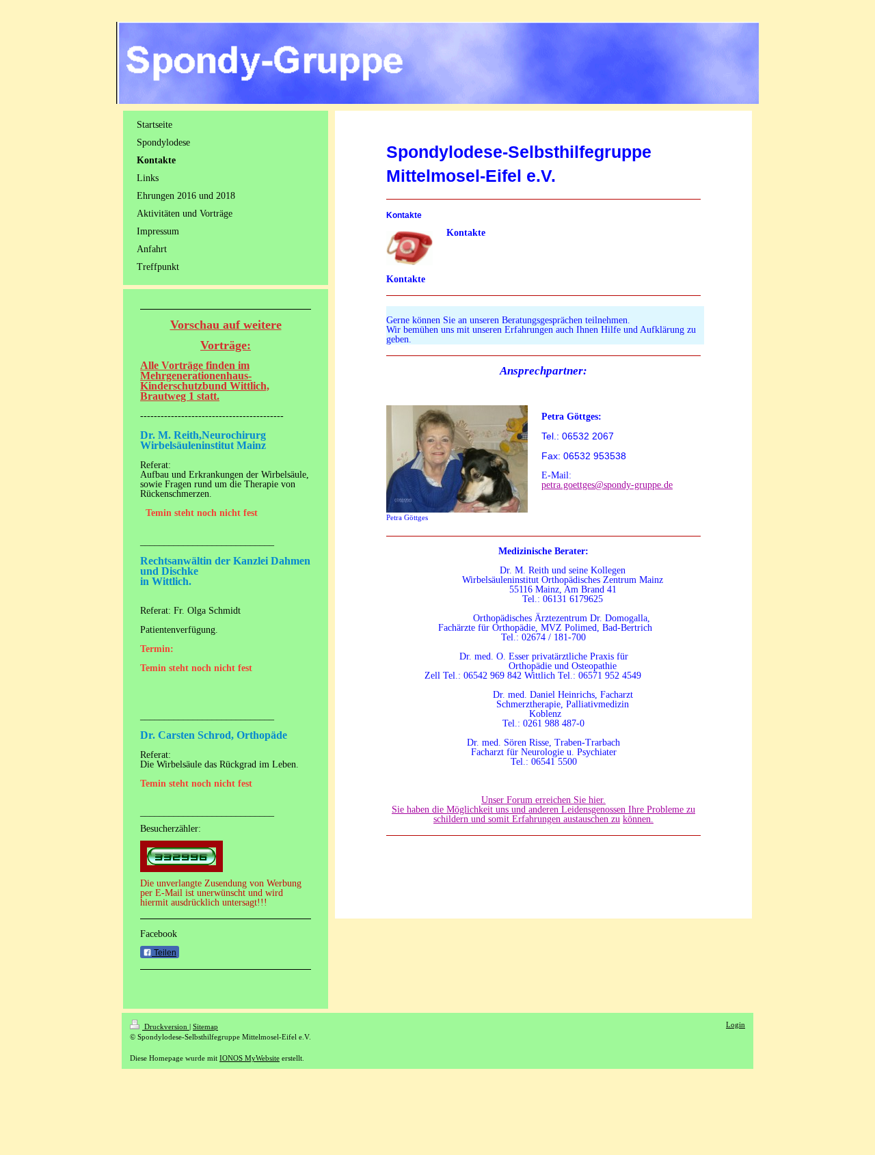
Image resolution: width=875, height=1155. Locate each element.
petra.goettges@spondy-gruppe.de (607, 485)
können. (638, 819)
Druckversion (165, 1026)
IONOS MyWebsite (249, 1058)
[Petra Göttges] (457, 459)
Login (735, 1024)
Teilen (164, 952)
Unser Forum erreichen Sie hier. (543, 800)
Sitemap (205, 1026)
